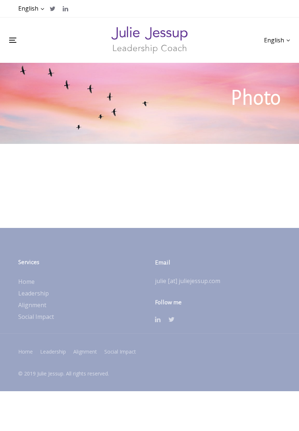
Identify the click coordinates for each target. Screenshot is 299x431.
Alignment (32, 305)
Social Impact (36, 317)
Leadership (33, 293)
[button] (31, 9)
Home (26, 282)
